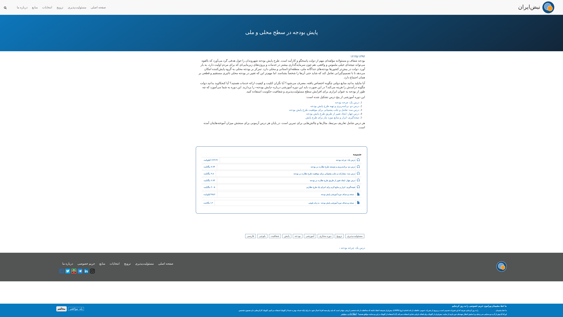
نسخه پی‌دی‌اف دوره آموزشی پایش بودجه (337, 194)
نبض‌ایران (529, 5)
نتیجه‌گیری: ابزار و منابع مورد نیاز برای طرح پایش (332, 117)
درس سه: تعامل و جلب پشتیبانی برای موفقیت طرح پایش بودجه (324, 109)
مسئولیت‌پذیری (77, 7)
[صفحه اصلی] (548, 7)
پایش (287, 236)
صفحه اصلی (98, 7)
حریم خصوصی (86, 263)
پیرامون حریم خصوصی (487, 310)
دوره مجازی (325, 236)
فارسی (250, 236)
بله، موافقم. (76, 308)
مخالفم (61, 308)
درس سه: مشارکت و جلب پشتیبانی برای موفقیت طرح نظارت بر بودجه (324, 174)
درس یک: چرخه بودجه (347, 102)
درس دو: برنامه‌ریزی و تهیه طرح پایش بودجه (334, 106)
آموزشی (310, 236)
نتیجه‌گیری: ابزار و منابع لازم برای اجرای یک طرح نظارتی (330, 187)
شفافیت (275, 236)
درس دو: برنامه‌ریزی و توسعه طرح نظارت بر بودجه (333, 167)
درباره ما (22, 7)
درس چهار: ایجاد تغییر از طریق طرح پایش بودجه (332, 113)
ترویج (60, 7)
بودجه (298, 236)
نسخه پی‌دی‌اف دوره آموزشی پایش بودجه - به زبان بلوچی (331, 203)
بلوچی (262, 236)
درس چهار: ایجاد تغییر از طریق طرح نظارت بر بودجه (332, 180)
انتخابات (47, 7)
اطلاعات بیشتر (349, 313)
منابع (35, 7)
